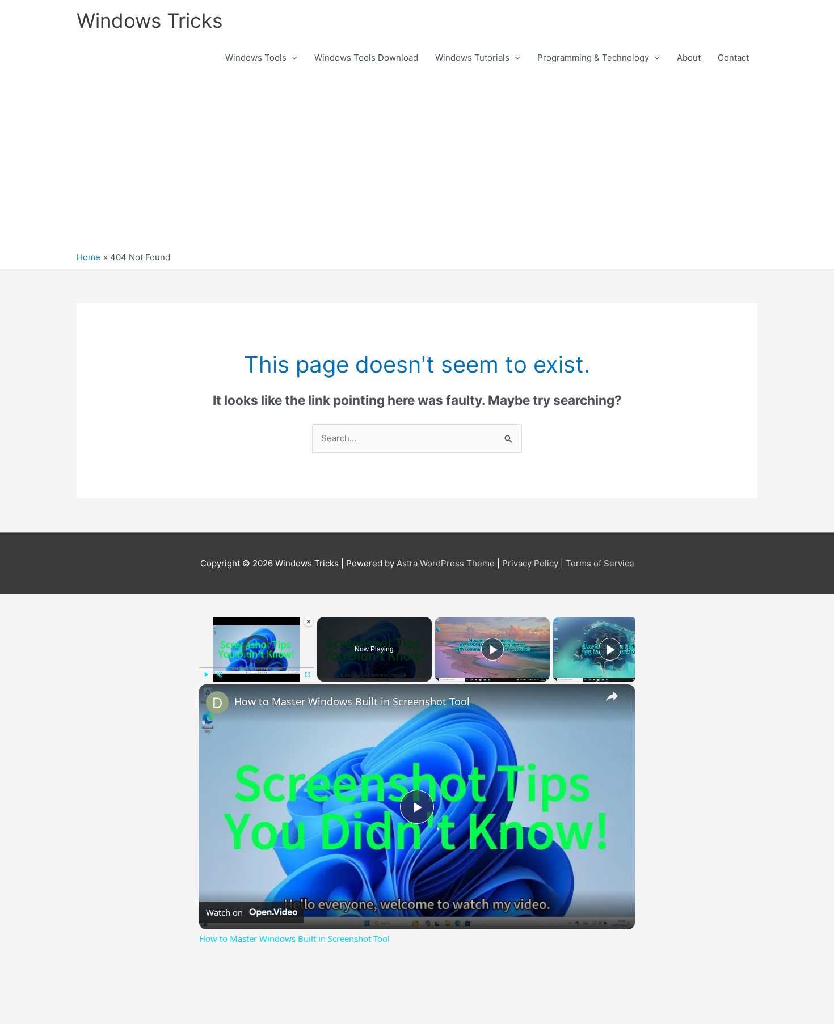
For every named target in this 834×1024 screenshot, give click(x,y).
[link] (217, 702)
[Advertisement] (417, 166)
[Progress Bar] (256, 667)
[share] (612, 696)
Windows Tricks (149, 20)
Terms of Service (600, 563)
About (689, 57)
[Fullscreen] (307, 675)
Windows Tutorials (472, 57)
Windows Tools (256, 57)
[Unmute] (219, 675)
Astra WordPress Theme (446, 563)
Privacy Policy (530, 563)
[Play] (206, 675)
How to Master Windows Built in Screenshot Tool (352, 701)
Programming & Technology (593, 57)
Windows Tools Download (366, 57)
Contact (733, 57)
